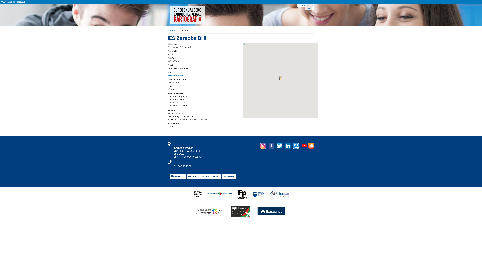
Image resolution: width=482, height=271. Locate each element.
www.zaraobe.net (176, 75)
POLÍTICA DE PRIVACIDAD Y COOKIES (204, 176)
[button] (280, 78)
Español (310, 5)
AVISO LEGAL (229, 176)
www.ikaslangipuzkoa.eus (13, 2)
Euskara (302, 5)
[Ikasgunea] (271, 211)
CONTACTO (178, 176)
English (309, 8)
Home (170, 30)
